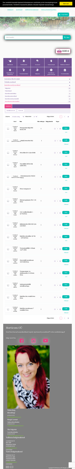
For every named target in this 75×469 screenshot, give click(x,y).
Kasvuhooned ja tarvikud (12, 85)
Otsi (67, 37)
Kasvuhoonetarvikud (11, 96)
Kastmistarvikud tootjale (12, 79)
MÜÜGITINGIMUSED (32, 10)
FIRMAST (10, 10)
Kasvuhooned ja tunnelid (12, 99)
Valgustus (7, 88)
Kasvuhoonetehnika (10, 93)
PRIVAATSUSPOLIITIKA (48, 10)
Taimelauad (8, 91)
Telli (65, 140)
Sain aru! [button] (66, 3)
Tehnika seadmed (10, 82)
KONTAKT (19, 10)
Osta (65, 128)
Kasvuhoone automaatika (12, 101)
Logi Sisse (64, 14)
